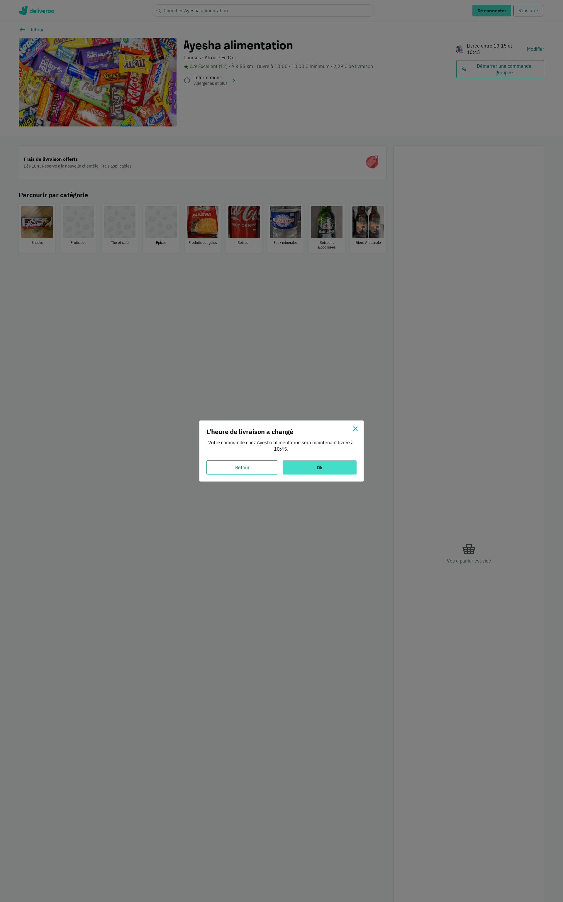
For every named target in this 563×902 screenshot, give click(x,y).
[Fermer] (355, 428)
